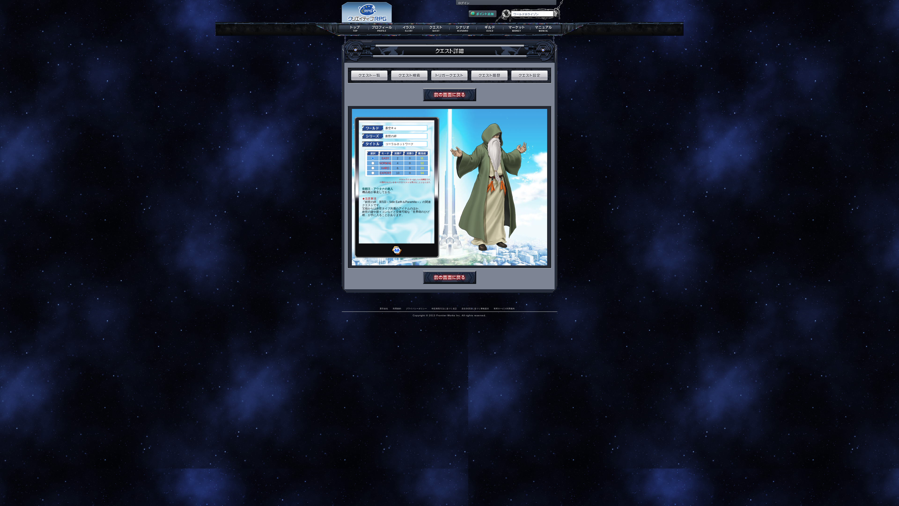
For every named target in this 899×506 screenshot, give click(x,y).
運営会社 (384, 308)
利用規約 (397, 308)
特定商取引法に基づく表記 (444, 308)
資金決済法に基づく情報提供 (475, 308)
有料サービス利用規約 (504, 308)
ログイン (463, 3)
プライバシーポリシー (416, 308)
